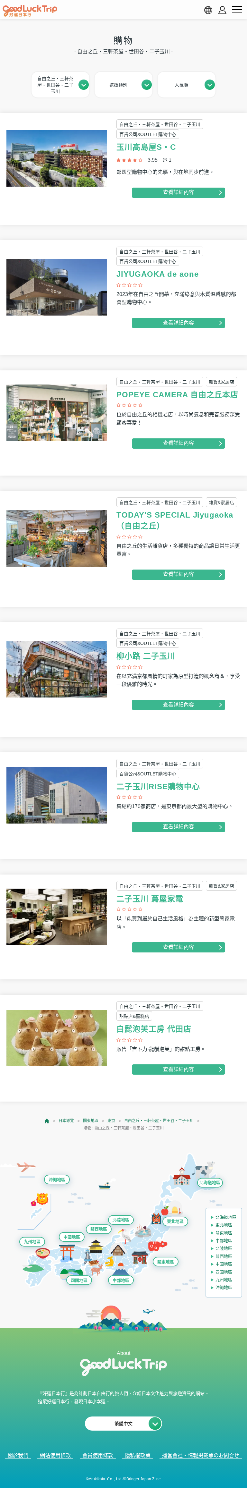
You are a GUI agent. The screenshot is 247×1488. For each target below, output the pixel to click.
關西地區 (98, 1229)
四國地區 (79, 1280)
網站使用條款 (55, 1455)
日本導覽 (66, 1121)
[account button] (222, 10)
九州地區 (32, 1241)
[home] (30, 11)
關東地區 (90, 1121)
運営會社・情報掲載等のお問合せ (200, 1455)
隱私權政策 (138, 1455)
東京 (111, 1121)
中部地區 (121, 1280)
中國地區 (71, 1237)
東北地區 (175, 1221)
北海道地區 (209, 1182)
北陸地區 (121, 1219)
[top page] (47, 1121)
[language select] (208, 10)
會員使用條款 (97, 1455)
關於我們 (18, 1455)
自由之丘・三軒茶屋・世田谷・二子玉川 (159, 1121)
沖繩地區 (57, 1179)
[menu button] (237, 10)
